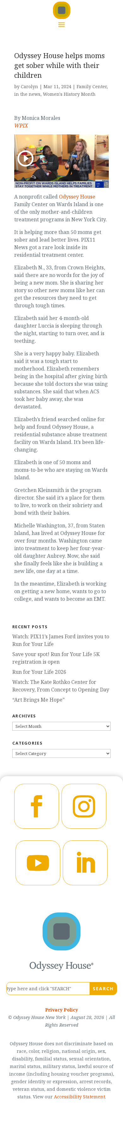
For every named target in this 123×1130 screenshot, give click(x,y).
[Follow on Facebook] (36, 806)
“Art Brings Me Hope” (38, 699)
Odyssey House (77, 196)
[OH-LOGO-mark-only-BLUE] (61, 948)
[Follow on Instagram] (84, 806)
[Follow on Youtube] (37, 862)
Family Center (92, 86)
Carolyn (29, 86)
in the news (27, 94)
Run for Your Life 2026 (39, 671)
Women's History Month (69, 94)
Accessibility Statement (79, 1097)
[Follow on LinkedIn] (85, 862)
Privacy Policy (61, 1010)
